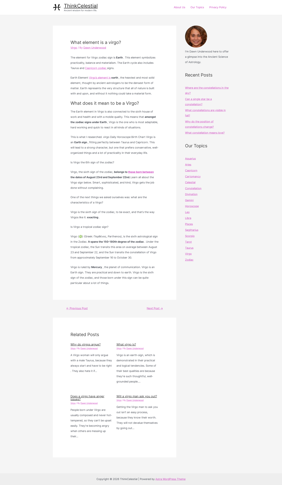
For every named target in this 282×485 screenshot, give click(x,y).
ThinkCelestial (81, 6)
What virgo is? (126, 344)
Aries (188, 164)
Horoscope (192, 206)
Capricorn (191, 170)
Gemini (189, 200)
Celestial (190, 182)
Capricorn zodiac (96, 68)
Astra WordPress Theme (170, 479)
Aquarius (190, 158)
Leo (187, 212)
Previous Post (77, 308)
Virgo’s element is (100, 77)
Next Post (155, 308)
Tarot (188, 241)
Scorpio (190, 236)
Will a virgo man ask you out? (136, 396)
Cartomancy (193, 176)
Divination (191, 194)
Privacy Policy (217, 7)
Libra (188, 218)
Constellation (193, 188)
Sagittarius (191, 229)
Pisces (189, 224)
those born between (141, 171)
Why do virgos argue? (85, 344)
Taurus (189, 247)
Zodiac (189, 259)
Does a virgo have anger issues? (87, 398)
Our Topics (197, 7)
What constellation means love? (205, 132)
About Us (179, 7)
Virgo (73, 47)
